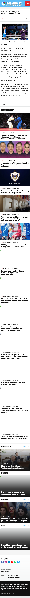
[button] (23, 446)
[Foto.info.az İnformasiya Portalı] (11, 3)
